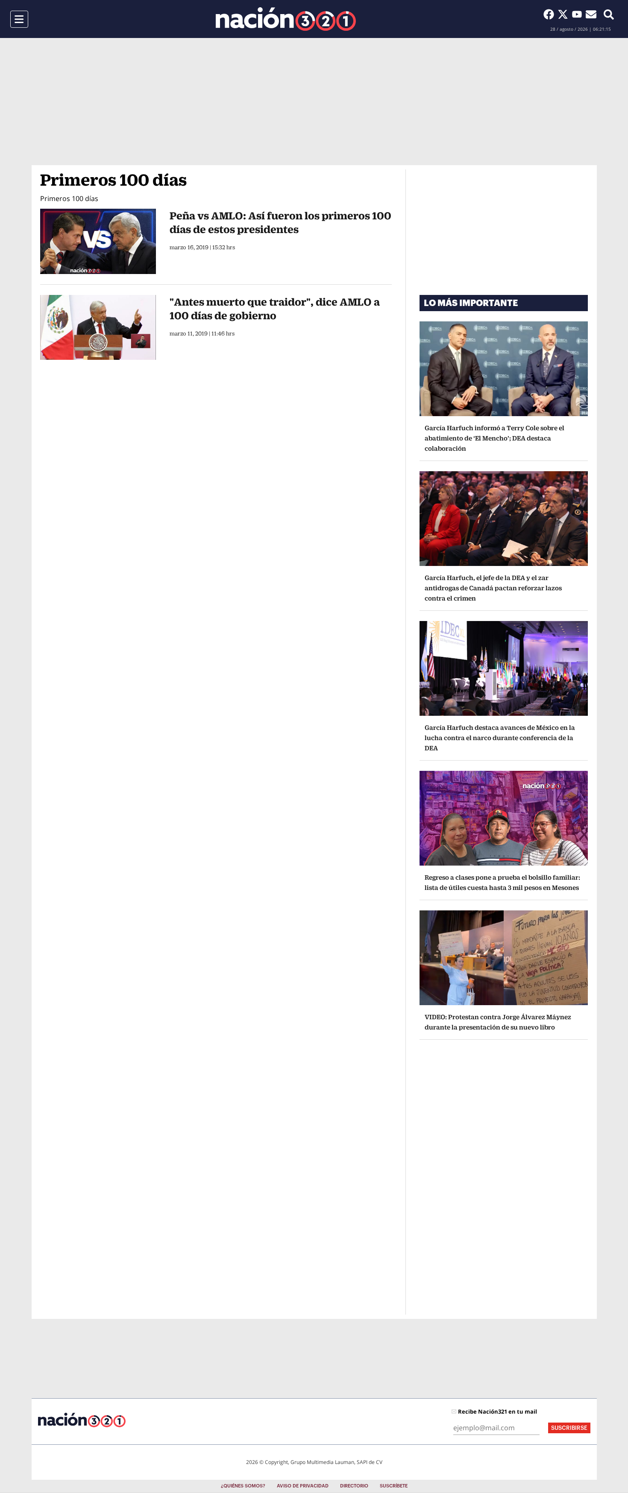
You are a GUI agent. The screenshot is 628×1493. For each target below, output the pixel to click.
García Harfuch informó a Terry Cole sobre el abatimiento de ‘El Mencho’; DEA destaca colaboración (494, 438)
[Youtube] (579, 14)
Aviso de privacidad (303, 1486)
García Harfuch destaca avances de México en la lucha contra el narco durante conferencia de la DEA (500, 738)
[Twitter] (565, 14)
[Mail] (591, 14)
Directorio (354, 1486)
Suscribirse (569, 1428)
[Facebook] (550, 14)
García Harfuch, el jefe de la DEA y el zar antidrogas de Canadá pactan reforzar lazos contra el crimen (493, 588)
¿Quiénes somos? (243, 1486)
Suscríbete (394, 1486)
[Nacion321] (286, 19)
